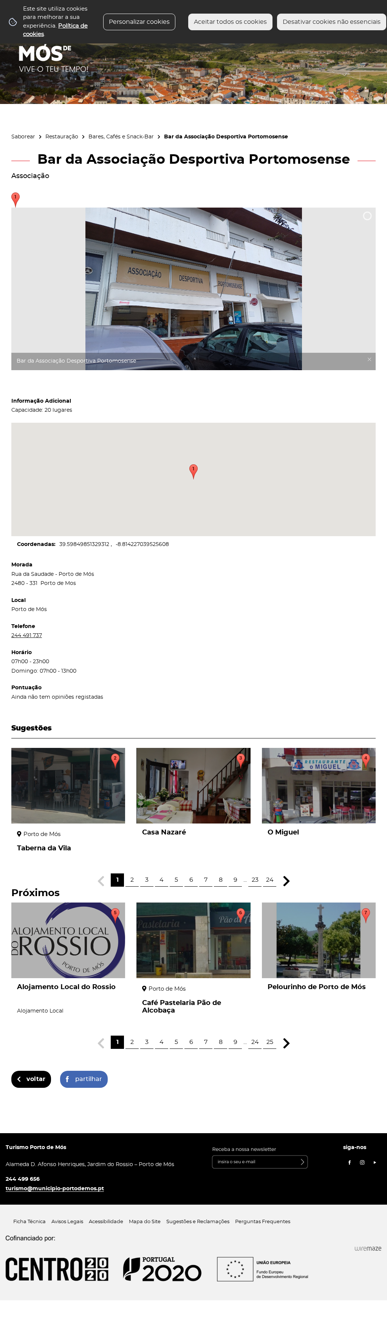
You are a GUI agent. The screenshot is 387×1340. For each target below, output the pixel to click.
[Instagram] (362, 1162)
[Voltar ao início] (53, 49)
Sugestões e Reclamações (197, 1221)
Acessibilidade (106, 1221)
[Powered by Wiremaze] (368, 1248)
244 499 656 (23, 1179)
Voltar (35, 1079)
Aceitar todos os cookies (230, 22)
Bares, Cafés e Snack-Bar (121, 137)
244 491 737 (26, 635)
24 (270, 880)
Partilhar (88, 1079)
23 (255, 880)
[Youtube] (374, 1162)
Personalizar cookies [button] (139, 22)
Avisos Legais (67, 1221)
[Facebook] (349, 1162)
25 (269, 1042)
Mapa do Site (145, 1221)
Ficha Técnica (29, 1221)
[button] (193, 471)
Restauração (61, 137)
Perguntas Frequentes (262, 1221)
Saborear (23, 137)
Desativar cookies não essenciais (332, 22)
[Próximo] (286, 881)
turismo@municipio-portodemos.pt (55, 1188)
